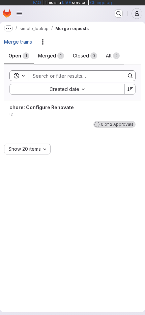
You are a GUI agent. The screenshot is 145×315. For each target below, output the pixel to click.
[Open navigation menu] (19, 13)
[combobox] (66, 89)
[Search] (130, 75)
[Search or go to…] (119, 13)
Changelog (101, 2)
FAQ (37, 2)
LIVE (66, 2)
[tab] (19, 55)
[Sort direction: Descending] (130, 89)
